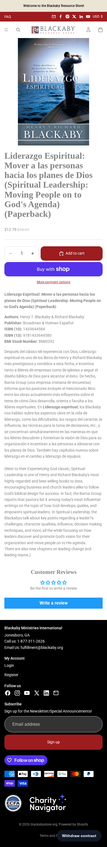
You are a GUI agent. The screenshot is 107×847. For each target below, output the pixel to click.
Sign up (53, 742)
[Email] (54, 16)
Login (9, 665)
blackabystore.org (44, 824)
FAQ (7, 17)
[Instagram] (67, 16)
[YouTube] (88, 16)
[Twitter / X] (74, 16)
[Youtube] (27, 693)
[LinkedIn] (81, 16)
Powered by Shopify (73, 824)
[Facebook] (60, 16)
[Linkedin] (46, 693)
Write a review (54, 603)
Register (11, 675)
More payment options (53, 282)
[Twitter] (36, 693)
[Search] (18, 30)
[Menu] (6, 29)
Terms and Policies (53, 836)
